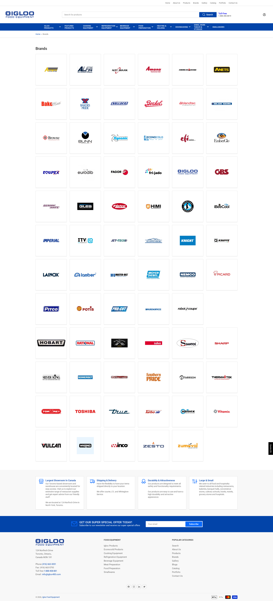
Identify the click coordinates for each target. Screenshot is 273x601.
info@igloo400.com (51, 574)
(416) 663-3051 (49, 564)
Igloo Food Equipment (51, 597)
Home (167, 3)
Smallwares (218, 27)
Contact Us (233, 3)
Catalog (213, 3)
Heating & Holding (161, 27)
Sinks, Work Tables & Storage (199, 27)
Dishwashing (181, 27)
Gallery (204, 3)
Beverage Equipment (125, 27)
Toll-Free (222, 13)
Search (209, 14)
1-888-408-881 (50, 571)
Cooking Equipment (88, 27)
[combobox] (139, 15)
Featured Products (69, 27)
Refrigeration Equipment (108, 27)
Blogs (174, 564)
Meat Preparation (112, 564)
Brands (196, 3)
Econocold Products (113, 549)
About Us (176, 3)
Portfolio (222, 3)
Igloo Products (48, 27)
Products (186, 3)
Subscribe (193, 524)
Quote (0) (271, 448)
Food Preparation (144, 27)
